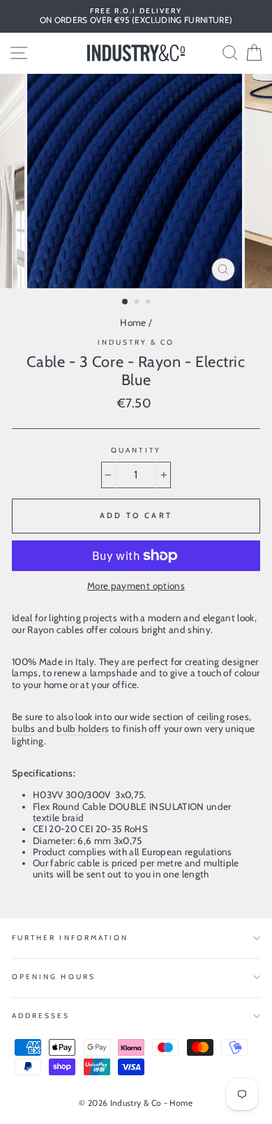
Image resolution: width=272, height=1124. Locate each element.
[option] (136, 16)
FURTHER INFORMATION (70, 937)
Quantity (135, 450)
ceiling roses (223, 716)
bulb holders (82, 728)
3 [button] (149, 302)
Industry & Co (136, 342)
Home (133, 322)
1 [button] (125, 302)
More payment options (136, 585)
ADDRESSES (41, 1015)
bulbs (24, 728)
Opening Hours (54, 976)
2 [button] (138, 302)
